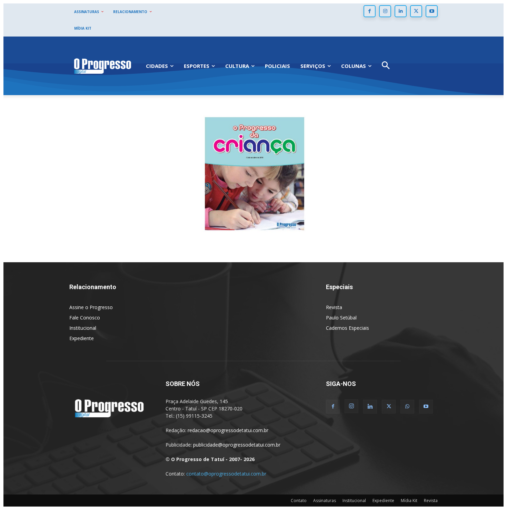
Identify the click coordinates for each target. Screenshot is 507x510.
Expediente (81, 338)
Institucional (82, 328)
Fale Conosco (84, 317)
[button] (385, 66)
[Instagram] (385, 11)
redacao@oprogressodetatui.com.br (228, 430)
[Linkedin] (401, 11)
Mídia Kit (409, 500)
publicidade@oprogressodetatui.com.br (236, 444)
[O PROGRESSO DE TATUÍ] (102, 65)
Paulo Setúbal (341, 317)
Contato (299, 500)
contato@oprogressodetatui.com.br (226, 473)
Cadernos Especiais (347, 328)
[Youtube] (432, 11)
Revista (334, 307)
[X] (416, 11)
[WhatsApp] (407, 407)
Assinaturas (324, 500)
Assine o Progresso (91, 307)
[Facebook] (370, 11)
